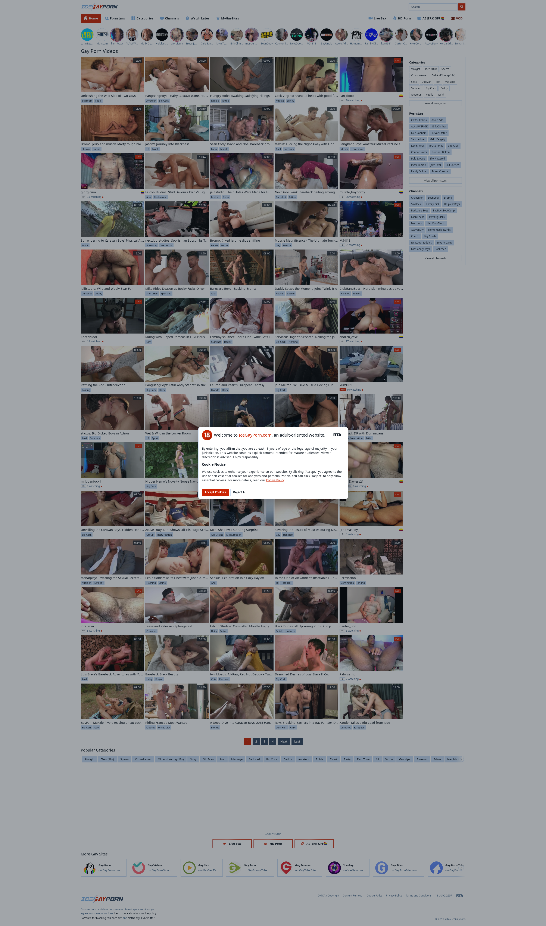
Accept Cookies (215, 492)
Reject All (239, 492)
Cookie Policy (275, 480)
